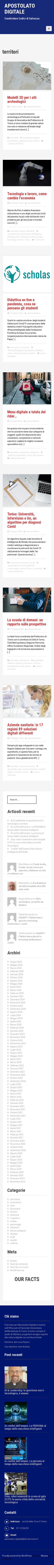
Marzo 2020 (16, 1169)
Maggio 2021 (16, 1125)
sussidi (13, 1240)
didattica (39, 350)
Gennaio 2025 (16, 996)
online (10, 353)
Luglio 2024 (15, 1015)
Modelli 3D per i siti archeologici (21, 99)
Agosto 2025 (16, 980)
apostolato (29, 350)
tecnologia (12, 240)
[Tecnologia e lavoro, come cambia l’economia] (27, 173)
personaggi (15, 1224)
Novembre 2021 (17, 1109)
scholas (17, 353)
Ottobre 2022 (16, 1078)
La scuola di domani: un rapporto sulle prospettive (26, 622)
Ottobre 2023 (16, 1040)
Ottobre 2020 (16, 1147)
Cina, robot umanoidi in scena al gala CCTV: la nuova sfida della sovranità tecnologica (26, 842)
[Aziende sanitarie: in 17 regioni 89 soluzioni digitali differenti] (27, 701)
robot (32, 237)
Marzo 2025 (16, 990)
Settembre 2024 (18, 1009)
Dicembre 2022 (17, 1072)
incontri (13, 1212)
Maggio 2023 (16, 1056)
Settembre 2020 (18, 1150)
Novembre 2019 (17, 1181)
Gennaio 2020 (16, 1175)
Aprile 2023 (15, 1059)
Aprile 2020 (15, 1166)
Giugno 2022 (16, 1087)
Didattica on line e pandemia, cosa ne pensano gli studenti (22, 304)
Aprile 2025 (15, 987)
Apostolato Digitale (19, 9)
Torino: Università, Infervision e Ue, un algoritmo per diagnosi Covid (24, 520)
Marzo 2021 (16, 1131)
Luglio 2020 (15, 1156)
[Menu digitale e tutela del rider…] (27, 388)
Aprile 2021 (15, 1128)
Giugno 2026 (16, 962)
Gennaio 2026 (16, 974)
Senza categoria (18, 1230)
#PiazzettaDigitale (16, 350)
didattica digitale (14, 663)
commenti (14, 138)
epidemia (30, 565)
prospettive (12, 666)
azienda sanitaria (30, 769)
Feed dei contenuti (19, 1264)
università (37, 568)
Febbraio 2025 (17, 993)
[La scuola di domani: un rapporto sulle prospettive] (27, 600)
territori (36, 141)
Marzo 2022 (16, 1097)
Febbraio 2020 (17, 1172)
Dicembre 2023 (17, 1034)
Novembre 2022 (17, 1075)
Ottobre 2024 (16, 1006)
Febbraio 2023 (17, 1065)
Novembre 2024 (17, 1002)
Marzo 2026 (16, 968)
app (20, 769)
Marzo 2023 (16, 1062)
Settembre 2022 (18, 1081)
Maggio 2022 (16, 1090)
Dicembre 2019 (17, 1178)
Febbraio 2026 (17, 971)
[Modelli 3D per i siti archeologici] (27, 75)
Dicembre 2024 (17, 999)
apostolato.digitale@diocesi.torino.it (21, 1539)
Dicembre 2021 (17, 1106)
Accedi (13, 1261)
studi (32, 563)
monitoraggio (13, 568)
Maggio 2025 (16, 984)
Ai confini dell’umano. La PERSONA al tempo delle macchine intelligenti (25, 1427)
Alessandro (24, 883)
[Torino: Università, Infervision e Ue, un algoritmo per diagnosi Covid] (27, 490)
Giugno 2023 (16, 1053)
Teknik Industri (25, 933)
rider (34, 455)
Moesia (44, 1556)
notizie (22, 231)
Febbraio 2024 (17, 1028)
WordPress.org (17, 1270)
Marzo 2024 (16, 1024)
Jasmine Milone (33, 203)
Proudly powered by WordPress (17, 1556)
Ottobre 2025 (16, 977)
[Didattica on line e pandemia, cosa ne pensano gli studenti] (27, 274)
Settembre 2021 (18, 1116)
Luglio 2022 (15, 1084)
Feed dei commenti (19, 1267)
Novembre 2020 (17, 1144)
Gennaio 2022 (16, 1103)
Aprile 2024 (15, 1021)
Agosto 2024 (16, 1012)
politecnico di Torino (31, 663)
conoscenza (12, 141)
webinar (14, 1243)
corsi (12, 1205)
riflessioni (30, 231)
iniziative (18, 772)
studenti (24, 353)
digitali (10, 772)
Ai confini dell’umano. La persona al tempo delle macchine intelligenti (24, 1462)
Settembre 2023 (18, 1043)
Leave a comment (15, 143)
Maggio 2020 (16, 1163)
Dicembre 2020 (17, 1141)
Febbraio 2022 (17, 1100)
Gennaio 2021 (16, 1137)
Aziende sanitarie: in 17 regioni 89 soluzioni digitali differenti (25, 729)
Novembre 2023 (17, 1037)
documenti (15, 1209)
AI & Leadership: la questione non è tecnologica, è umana (24, 1392)
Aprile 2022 (15, 1094)
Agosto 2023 (16, 1046)
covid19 (21, 565)
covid (29, 455)
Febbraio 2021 (17, 1134)
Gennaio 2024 (16, 1031)
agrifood (11, 455)
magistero (15, 1218)
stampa (14, 1234)
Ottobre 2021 (16, 1112)
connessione (13, 234)
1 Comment (39, 240)
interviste (14, 1215)
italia (18, 237)
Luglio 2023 (15, 1050)
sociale (39, 237)
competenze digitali (31, 138)
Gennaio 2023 (16, 1068)
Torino (27, 240)
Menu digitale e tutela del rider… (26, 414)
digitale (22, 141)
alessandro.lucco (33, 107)
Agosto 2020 (16, 1153)
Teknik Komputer (27, 914)
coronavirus (24, 347)
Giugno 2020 (16, 1159)
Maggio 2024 (16, 1018)
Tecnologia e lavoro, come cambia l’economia (27, 196)
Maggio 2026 (16, 965)
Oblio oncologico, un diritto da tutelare (31, 902)
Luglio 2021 (15, 1119)
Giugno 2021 (16, 1122)
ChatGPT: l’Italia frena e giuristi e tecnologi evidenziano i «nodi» (24, 920)
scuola (29, 141)
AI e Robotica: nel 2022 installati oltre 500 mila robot (32, 886)
